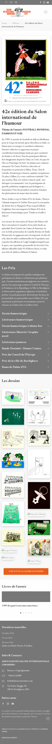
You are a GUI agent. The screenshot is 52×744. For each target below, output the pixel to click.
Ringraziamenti (9, 738)
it (6, 2)
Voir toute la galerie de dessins (26, 571)
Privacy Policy (9, 729)
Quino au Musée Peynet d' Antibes (17, 644)
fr (16, 2)
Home (4, 23)
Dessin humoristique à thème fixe (22, 326)
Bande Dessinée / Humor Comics (21, 348)
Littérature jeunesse (14, 342)
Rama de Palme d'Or (14, 367)
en (11, 2)
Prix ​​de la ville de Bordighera (20, 361)
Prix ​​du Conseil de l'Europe (18, 354)
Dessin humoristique (14, 313)
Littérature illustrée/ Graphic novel (20, 334)
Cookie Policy (24, 729)
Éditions (15, 23)
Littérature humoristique (17, 319)
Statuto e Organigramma (18, 671)
